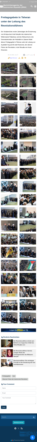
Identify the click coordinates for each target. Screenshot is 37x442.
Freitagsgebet (6, 376)
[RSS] (21, 428)
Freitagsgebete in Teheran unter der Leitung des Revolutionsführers (15, 21)
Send (3, 407)
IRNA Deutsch (15, 6)
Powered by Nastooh (19, 440)
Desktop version (18, 422)
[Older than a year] (7, 343)
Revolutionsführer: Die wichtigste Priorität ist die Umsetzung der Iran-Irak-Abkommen (24, 362)
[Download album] (19, 58)
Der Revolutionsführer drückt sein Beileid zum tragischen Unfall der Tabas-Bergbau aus (24, 342)
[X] (18, 428)
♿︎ (32, 437)
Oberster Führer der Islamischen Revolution (14, 379)
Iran (14, 376)
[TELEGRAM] (15, 428)
